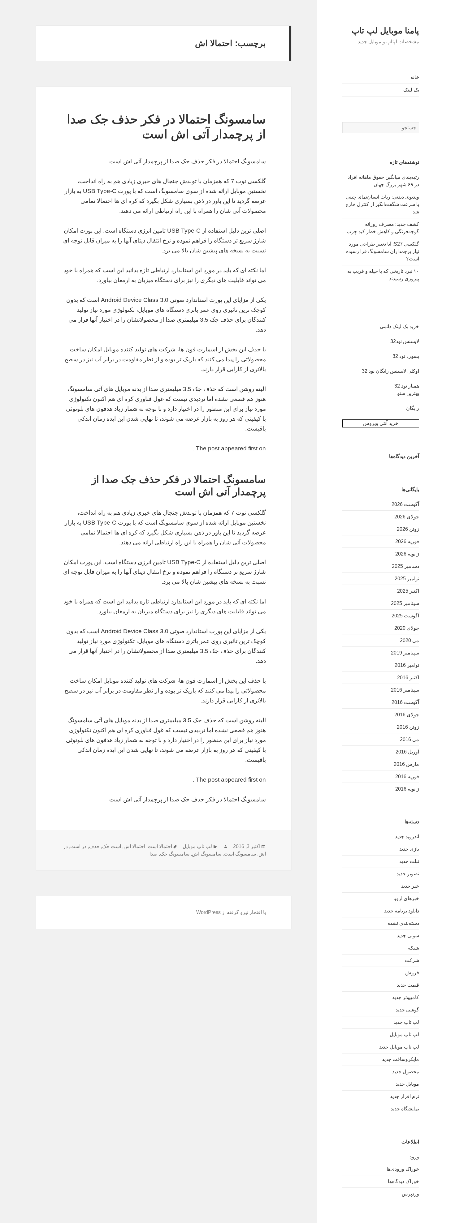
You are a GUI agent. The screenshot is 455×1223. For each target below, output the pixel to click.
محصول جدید (405, 1071)
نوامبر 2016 (407, 665)
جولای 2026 (406, 516)
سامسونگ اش (206, 853)
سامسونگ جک (174, 853)
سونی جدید (408, 935)
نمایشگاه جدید (405, 1108)
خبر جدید (410, 886)
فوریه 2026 (407, 541)
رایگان (412, 408)
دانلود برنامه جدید (401, 910)
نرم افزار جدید (404, 1096)
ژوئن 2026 (408, 529)
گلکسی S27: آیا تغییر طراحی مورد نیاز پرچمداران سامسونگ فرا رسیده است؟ (382, 251)
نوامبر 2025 (407, 578)
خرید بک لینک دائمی (399, 326)
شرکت (412, 960)
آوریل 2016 (407, 751)
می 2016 (409, 739)
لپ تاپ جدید (406, 1022)
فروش (412, 972)
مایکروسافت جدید (400, 1059)
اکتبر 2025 (408, 591)
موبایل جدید (407, 1084)
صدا (154, 853)
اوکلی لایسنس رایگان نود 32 (390, 371)
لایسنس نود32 (404, 341)
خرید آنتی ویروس (380, 423)
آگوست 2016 (405, 702)
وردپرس (410, 1193)
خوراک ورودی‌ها (403, 1169)
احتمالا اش (134, 846)
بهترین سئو (408, 393)
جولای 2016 (406, 714)
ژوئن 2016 (408, 727)
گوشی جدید (407, 1009)
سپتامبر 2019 (405, 652)
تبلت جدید (409, 861)
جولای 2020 (406, 628)
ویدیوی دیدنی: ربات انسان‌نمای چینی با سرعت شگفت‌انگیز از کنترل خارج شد (382, 204)
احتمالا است (160, 846)
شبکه (413, 948)
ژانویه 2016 (407, 789)
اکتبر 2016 (408, 677)
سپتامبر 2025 (405, 603)
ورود (414, 1156)
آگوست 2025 (405, 615)
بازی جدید (409, 849)
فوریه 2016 (407, 776)
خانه (414, 77)
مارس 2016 (406, 764)
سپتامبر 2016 (405, 690)
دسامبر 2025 (405, 566)
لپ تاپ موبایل (404, 1034)
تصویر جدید (407, 873)
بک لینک (411, 89)
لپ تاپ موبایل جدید (399, 1046)
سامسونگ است (240, 853)
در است (78, 846)
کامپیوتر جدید (405, 997)
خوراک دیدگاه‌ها (403, 1181)
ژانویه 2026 (407, 553)
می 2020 (409, 640)
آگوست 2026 (405, 504)
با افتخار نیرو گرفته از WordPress (231, 912)
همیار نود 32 (406, 385)
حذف (94, 846)
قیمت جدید (408, 985)
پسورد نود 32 (405, 356)
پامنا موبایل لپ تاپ (385, 30)
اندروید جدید (407, 836)
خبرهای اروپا (406, 898)
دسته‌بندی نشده (403, 923)
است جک (111, 846)
